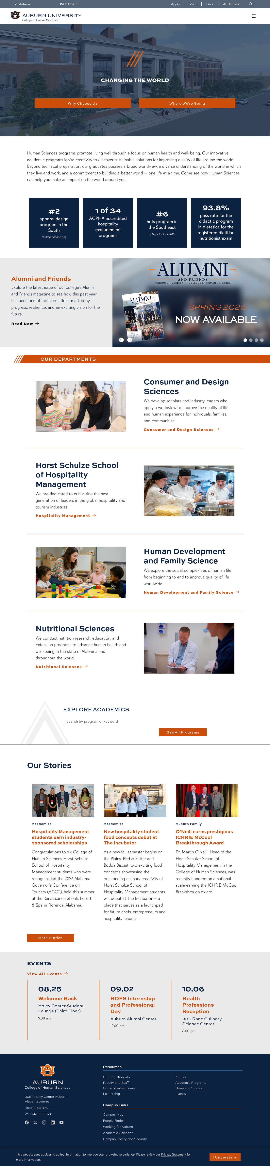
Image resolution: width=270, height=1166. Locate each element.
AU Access (231, 4)
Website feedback (38, 1114)
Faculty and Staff (116, 1082)
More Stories (50, 937)
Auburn (27, 4)
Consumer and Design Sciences (179, 429)
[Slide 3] (256, 340)
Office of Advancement (120, 1088)
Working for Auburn (118, 1126)
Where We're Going (187, 103)
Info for (69, 4)
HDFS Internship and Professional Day (132, 1004)
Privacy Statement (173, 1154)
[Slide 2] (251, 340)
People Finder (113, 1120)
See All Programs (183, 732)
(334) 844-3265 (37, 1107)
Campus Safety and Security (125, 1139)
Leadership (111, 1093)
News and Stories (188, 1088)
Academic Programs (190, 1082)
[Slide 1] (245, 340)
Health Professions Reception (198, 1004)
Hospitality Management (63, 515)
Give (212, 4)
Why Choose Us (83, 103)
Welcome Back (57, 998)
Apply (175, 4)
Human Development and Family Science (189, 592)
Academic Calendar (118, 1132)
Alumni (180, 1077)
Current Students (116, 1077)
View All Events (44, 973)
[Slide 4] (262, 340)
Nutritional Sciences (59, 666)
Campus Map (113, 1114)
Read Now (22, 323)
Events (180, 1093)
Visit (193, 4)
